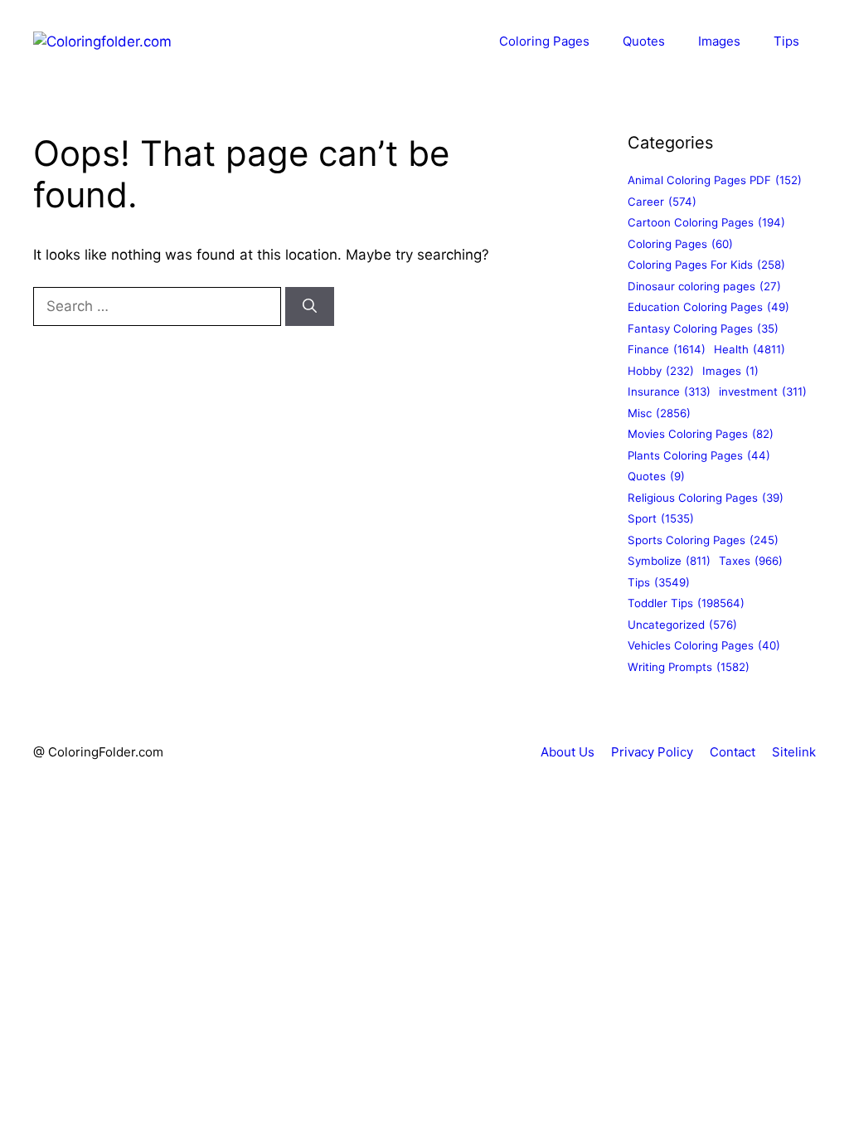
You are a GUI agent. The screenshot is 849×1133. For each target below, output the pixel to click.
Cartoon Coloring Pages (706, 222)
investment (763, 391)
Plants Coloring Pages (699, 455)
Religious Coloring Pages (706, 497)
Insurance (669, 391)
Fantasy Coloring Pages (703, 328)
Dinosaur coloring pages (704, 286)
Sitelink (794, 752)
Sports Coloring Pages (703, 540)
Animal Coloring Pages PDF (715, 180)
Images (719, 41)
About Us (567, 752)
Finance (667, 349)
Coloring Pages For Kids (706, 264)
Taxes (751, 560)
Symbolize (669, 560)
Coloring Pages (544, 41)
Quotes (644, 41)
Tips (786, 41)
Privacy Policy (652, 752)
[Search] (309, 307)
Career (662, 201)
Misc (659, 413)
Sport (661, 518)
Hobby (661, 370)
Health (749, 349)
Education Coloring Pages (708, 307)
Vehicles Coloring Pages (704, 645)
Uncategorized (682, 624)
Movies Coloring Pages (701, 433)
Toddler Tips (686, 603)
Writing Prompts (689, 666)
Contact (732, 752)
